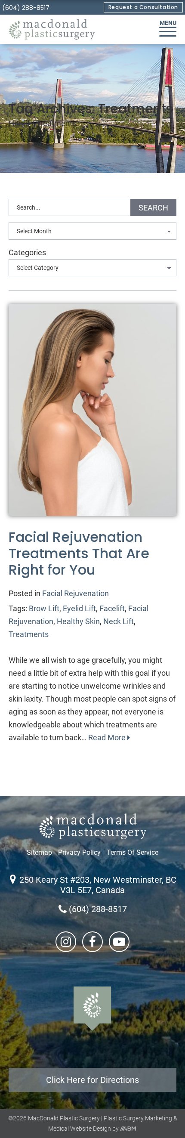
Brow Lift (44, 608)
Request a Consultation (143, 7)
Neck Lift (118, 621)
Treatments (29, 634)
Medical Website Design (79, 1128)
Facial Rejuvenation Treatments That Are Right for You (79, 553)
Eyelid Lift (79, 608)
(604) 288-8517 (25, 7)
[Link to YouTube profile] (119, 941)
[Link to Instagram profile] (66, 941)
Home (19, 123)
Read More (107, 737)
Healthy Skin (78, 621)
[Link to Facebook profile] (92, 941)
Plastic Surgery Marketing (138, 1118)
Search (153, 207)
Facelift (112, 608)
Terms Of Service (132, 852)
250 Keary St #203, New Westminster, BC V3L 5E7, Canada (97, 885)
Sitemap (39, 852)
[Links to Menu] (167, 32)
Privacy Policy (79, 852)
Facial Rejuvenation (75, 593)
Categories (27, 252)
